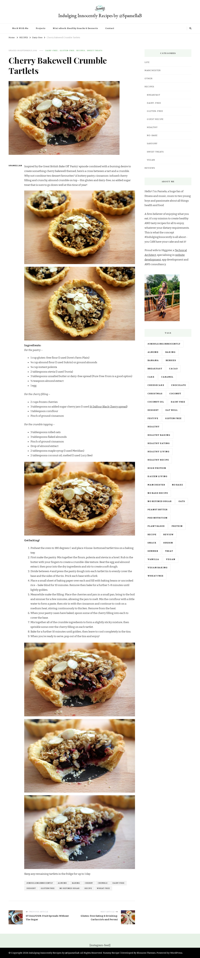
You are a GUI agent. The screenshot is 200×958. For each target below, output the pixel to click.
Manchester (156, 485)
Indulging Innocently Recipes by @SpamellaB (100, 15)
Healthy (152, 127)
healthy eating (159, 443)
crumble (103, 883)
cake (151, 377)
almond (62, 883)
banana (153, 360)
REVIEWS (150, 168)
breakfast (155, 368)
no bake (177, 485)
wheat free (103, 888)
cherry (89, 883)
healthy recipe (158, 460)
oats (181, 501)
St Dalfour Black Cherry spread (108, 406)
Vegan (151, 160)
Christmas (155, 393)
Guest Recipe (155, 119)
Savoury (152, 143)
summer (153, 551)
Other (148, 78)
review (168, 534)
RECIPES (80, 50)
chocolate (178, 385)
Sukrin (168, 543)
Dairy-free (51, 50)
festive (153, 418)
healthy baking (159, 435)
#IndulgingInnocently (40, 883)
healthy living (159, 451)
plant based (156, 526)
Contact (109, 28)
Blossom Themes (146, 952)
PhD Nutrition (158, 518)
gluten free (48, 888)
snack (152, 543)
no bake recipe (158, 493)
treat (169, 551)
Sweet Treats (94, 50)
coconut (175, 393)
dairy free (118, 883)
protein (177, 526)
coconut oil (156, 402)
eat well (171, 410)
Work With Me (20, 28)
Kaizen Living (158, 476)
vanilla (153, 559)
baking (76, 883)
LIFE (147, 62)
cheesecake (156, 385)
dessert (31, 888)
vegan (170, 559)
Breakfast (153, 95)
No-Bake (152, 135)
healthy (154, 426)
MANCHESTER (153, 70)
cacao (173, 368)
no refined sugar (70, 888)
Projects (40, 28)
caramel (167, 377)
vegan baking (158, 567)
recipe (88, 888)
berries (171, 360)
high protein (157, 468)
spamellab (14, 165)
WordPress (176, 952)
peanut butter (158, 509)
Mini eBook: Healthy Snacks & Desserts (75, 28)
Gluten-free (67, 50)
